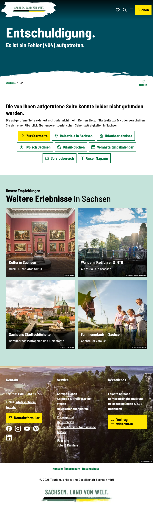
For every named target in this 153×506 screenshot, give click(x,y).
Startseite (10, 82)
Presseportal (65, 417)
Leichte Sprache (119, 394)
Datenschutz (90, 468)
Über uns (63, 440)
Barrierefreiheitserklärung (125, 398)
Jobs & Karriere (67, 445)
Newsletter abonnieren (72, 409)
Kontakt (57, 468)
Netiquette (115, 409)
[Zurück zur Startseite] (28, 9)
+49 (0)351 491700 (30, 394)
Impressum (72, 468)
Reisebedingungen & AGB (125, 404)
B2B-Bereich (65, 422)
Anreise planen (67, 394)
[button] (146, 491)
